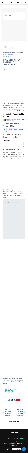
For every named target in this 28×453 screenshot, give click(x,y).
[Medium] (7, 449)
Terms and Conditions (10, 443)
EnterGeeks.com (19, 435)
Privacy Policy (16, 441)
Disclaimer (19, 443)
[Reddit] (11, 449)
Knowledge (11, 52)
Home (5, 52)
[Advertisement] (14, 28)
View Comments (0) (14, 421)
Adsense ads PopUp (9, 378)
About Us (10, 438)
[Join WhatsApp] (24, 449)
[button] (2, 2)
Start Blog (18, 438)
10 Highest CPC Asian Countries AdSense (8, 412)
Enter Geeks (14, 2)
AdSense (19, 52)
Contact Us (14, 445)
